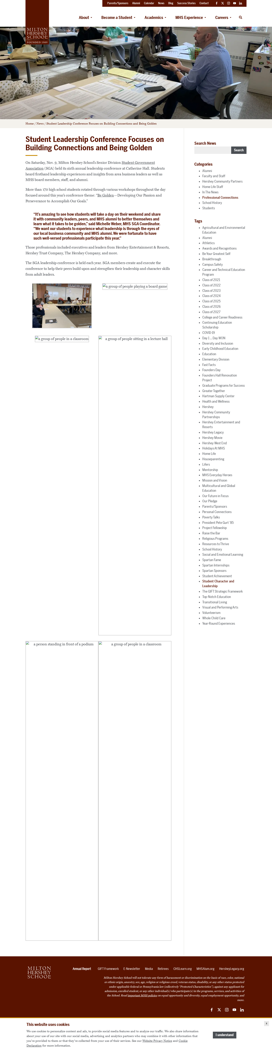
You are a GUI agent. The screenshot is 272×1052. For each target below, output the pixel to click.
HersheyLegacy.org (231, 969)
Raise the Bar (211, 533)
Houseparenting (213, 459)
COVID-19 (208, 333)
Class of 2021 (211, 280)
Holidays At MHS (213, 448)
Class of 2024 (211, 296)
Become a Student (116, 17)
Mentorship (210, 470)
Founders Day (211, 370)
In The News (210, 192)
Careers (221, 17)
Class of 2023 (211, 291)
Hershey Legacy (213, 432)
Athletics (208, 243)
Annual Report (82, 969)
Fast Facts (209, 365)
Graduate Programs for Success (223, 385)
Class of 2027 (211, 312)
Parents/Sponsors (214, 506)
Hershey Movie (212, 438)
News (40, 123)
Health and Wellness (216, 401)
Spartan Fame (211, 560)
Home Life (209, 454)
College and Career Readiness (222, 317)
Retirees (163, 969)
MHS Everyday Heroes (217, 475)
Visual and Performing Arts (220, 607)
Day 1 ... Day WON (213, 338)
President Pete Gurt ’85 (218, 523)
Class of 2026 (211, 307)
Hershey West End (214, 443)
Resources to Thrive (215, 544)
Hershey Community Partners (222, 181)
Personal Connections (217, 512)
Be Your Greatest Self (216, 254)
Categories (203, 164)
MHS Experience (189, 17)
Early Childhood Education (220, 349)
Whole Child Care (213, 618)
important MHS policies (142, 995)
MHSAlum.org (205, 969)
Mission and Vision (214, 480)
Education (209, 354)
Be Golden (105, 195)
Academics (154, 17)
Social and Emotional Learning (222, 554)
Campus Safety (212, 264)
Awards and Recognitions (219, 248)
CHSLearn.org (182, 969)
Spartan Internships (215, 565)
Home (29, 123)
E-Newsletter (131, 969)
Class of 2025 (211, 301)
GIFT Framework (108, 969)
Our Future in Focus (215, 496)
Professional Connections (220, 198)
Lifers (206, 464)
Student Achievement (217, 576)
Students (208, 208)
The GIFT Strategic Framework (222, 591)
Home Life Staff (212, 187)
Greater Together (213, 391)
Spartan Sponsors (214, 571)
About (84, 17)
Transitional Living (214, 602)
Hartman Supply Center (218, 396)
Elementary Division (215, 359)
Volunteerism (211, 613)
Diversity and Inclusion (217, 343)
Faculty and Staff (213, 176)
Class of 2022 (211, 285)
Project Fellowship (214, 528)
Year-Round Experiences (218, 623)
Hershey (208, 407)
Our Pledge (209, 501)
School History (212, 203)
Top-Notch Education (216, 597)
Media (149, 969)
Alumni (207, 171)
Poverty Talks (211, 517)
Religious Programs (215, 539)
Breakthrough (211, 259)
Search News (205, 143)
